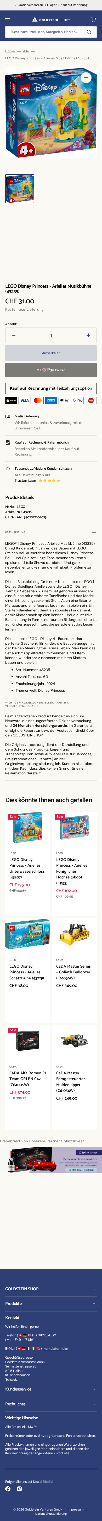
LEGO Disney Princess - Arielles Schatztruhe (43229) (26, 972)
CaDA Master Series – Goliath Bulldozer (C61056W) (73, 972)
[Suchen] (90, 32)
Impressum (75, 1509)
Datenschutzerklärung (51, 1514)
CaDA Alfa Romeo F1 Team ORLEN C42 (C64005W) (27, 1079)
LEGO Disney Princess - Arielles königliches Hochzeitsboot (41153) (71, 871)
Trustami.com (26, 480)
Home (10, 51)
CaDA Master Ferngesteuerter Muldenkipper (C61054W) (70, 1082)
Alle (26, 51)
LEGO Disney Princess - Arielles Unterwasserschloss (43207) (27, 868)
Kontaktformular (55, 1348)
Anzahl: (11, 324)
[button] (7, 19)
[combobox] (51, 32)
